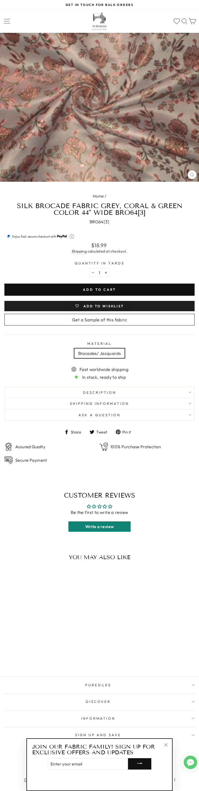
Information (98, 718)
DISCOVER (98, 701)
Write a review (99, 526)
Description (99, 392)
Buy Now (41, 657)
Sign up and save (98, 735)
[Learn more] (72, 236)
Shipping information (99, 403)
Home (98, 196)
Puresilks (98, 685)
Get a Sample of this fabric (99, 319)
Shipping (79, 251)
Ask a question (99, 415)
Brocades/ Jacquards (99, 353)
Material (99, 343)
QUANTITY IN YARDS (100, 263)
